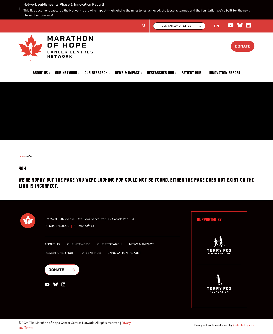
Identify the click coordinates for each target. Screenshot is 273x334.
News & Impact (127, 73)
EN (216, 26)
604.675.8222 (59, 226)
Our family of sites (176, 25)
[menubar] (136, 73)
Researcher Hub (160, 73)
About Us (40, 73)
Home (22, 156)
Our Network (66, 73)
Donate (243, 46)
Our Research (96, 73)
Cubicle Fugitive (243, 325)
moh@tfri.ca (86, 226)
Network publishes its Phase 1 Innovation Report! (63, 4)
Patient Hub (191, 73)
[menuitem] (41, 73)
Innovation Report (224, 73)
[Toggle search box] (144, 25)
